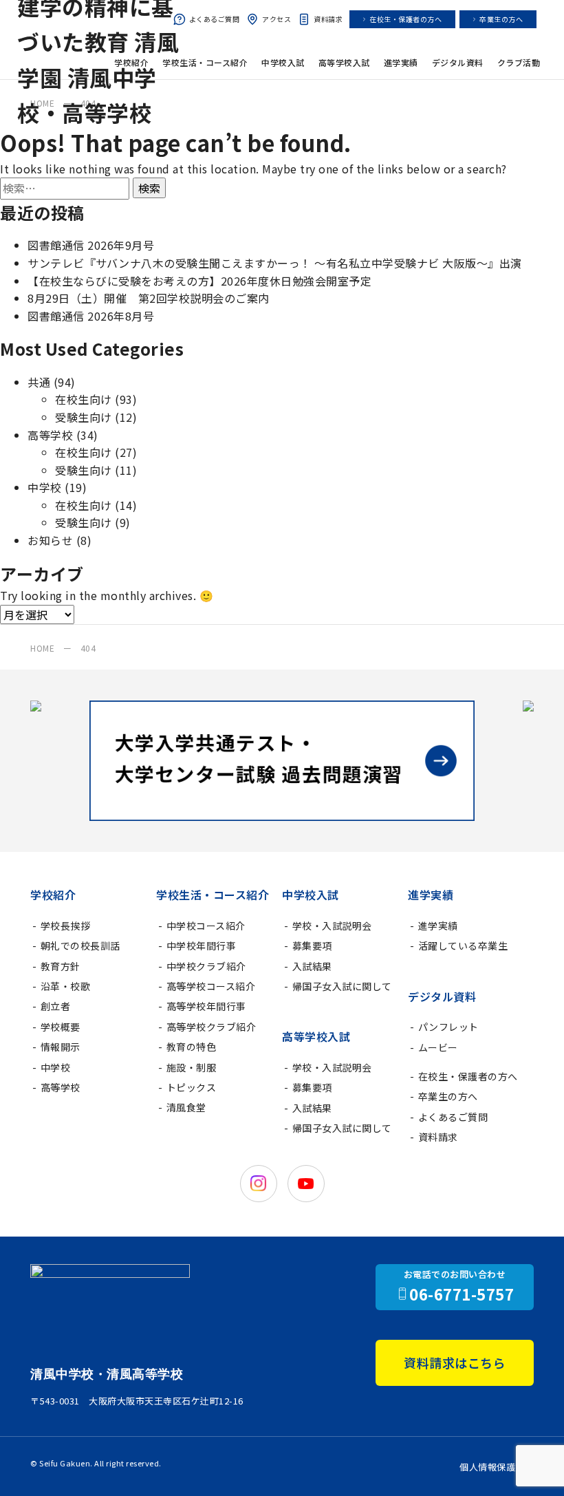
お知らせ (50, 540)
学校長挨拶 (66, 925)
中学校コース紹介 (206, 925)
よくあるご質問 (214, 19)
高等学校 (50, 435)
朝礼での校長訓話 (80, 945)
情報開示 (60, 1047)
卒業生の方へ (501, 19)
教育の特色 (191, 1047)
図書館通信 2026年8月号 (91, 316)
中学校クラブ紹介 (206, 966)
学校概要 (60, 1027)
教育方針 (60, 966)
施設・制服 (191, 1067)
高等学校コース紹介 (211, 986)
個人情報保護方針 (496, 1466)
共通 (39, 382)
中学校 (45, 487)
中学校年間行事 (201, 945)
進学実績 (438, 925)
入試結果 (312, 966)
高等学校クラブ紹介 (211, 1027)
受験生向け (83, 417)
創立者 (56, 1006)
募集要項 (312, 945)
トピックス (191, 1087)
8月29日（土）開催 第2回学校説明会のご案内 (149, 298)
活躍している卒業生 (463, 945)
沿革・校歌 (66, 986)
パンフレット (448, 1027)
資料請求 (328, 19)
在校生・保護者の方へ (405, 19)
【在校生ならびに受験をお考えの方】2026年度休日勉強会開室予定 (199, 281)
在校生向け (83, 399)
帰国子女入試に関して (342, 986)
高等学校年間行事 (206, 1006)
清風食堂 (186, 1107)
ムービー (438, 1047)
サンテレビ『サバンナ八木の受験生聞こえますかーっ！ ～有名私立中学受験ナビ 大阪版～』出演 (275, 263)
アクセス (276, 19)
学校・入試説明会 (332, 925)
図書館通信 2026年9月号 (91, 245)
